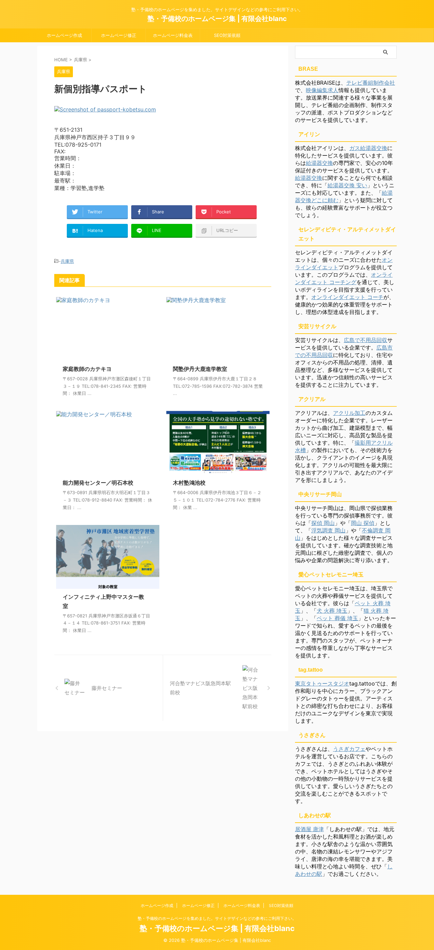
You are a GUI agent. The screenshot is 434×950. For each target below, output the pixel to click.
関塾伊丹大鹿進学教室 (200, 368)
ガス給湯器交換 (368, 148)
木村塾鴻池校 (189, 482)
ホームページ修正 (118, 35)
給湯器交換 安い (347, 185)
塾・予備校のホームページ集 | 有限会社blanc (217, 19)
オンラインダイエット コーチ (347, 297)
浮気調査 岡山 (328, 530)
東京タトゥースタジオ (322, 683)
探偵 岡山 (323, 523)
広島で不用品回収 (365, 340)
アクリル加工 (349, 412)
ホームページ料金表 (173, 35)
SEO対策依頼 (227, 35)
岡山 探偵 (362, 523)
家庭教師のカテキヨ (87, 368)
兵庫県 (67, 261)
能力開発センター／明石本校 (98, 482)
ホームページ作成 (64, 35)
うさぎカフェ (349, 748)
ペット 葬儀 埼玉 (337, 618)
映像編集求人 (322, 90)
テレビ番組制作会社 (370, 82)
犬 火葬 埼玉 (332, 610)
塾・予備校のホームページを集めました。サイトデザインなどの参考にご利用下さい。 (217, 918)
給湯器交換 (319, 163)
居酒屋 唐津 (309, 829)
